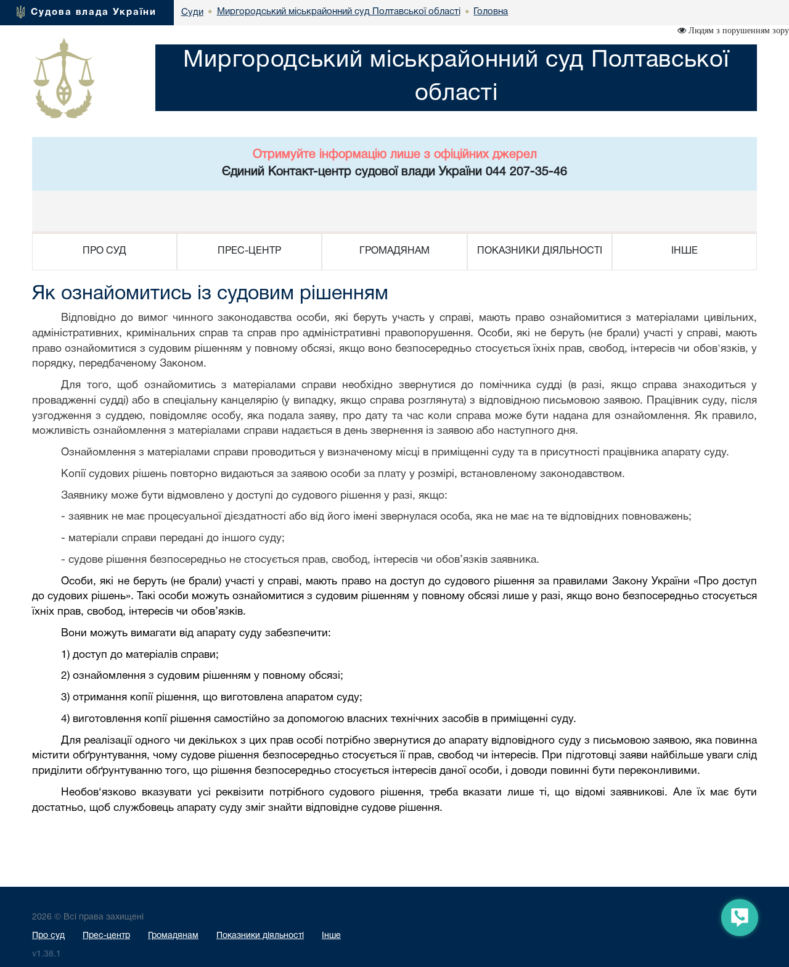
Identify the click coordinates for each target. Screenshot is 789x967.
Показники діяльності (260, 936)
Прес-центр (106, 936)
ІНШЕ (684, 251)
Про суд (48, 936)
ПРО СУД (104, 251)
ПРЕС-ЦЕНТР (249, 251)
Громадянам (173, 936)
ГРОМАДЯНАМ (394, 251)
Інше (331, 936)
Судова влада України (94, 12)
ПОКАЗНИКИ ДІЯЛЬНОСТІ (539, 251)
